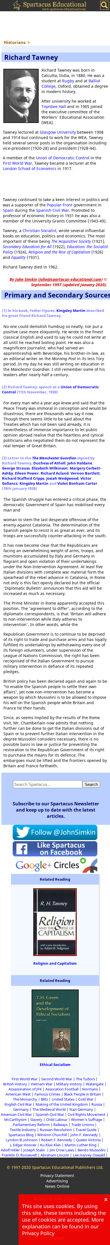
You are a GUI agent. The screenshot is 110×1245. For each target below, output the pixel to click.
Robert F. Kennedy (56, 1139)
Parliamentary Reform (31, 1124)
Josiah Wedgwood (62, 478)
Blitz (44, 1099)
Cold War (85, 1099)
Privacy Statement (57, 1175)
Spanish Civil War (52, 210)
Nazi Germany (81, 1109)
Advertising (57, 1181)
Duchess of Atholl (49, 463)
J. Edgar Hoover (23, 1144)
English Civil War (18, 1104)
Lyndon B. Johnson (22, 1139)
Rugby (68, 80)
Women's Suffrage (86, 1119)
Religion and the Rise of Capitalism (59, 252)
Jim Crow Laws (62, 1150)
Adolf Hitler (10, 1150)
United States (63, 1099)
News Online (57, 1186)
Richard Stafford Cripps (23, 478)
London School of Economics (29, 168)
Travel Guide (86, 1129)
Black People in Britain (82, 1094)
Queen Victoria (88, 1139)
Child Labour (56, 1119)
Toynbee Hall (53, 106)
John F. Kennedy (84, 1134)
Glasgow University (58, 132)
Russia (96, 1104)
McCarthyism (15, 1119)
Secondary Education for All (27, 246)
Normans (90, 1089)
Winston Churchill (52, 1134)
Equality (18, 257)
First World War (17, 163)
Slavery (36, 1119)
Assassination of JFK (25, 1089)
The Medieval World (49, 1109)
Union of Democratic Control (62, 157)
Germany (21, 1109)
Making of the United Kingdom (62, 1104)
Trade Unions (82, 1124)
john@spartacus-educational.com (70, 279)
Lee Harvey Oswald (89, 1155)
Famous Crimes (47, 1094)
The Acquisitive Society (71, 241)
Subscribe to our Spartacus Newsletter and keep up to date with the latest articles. (56, 810)
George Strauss (16, 468)
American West (18, 1094)
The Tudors (85, 1078)
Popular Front (59, 205)
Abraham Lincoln (55, 1155)
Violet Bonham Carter (77, 483)
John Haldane (79, 463)
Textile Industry (23, 1129)
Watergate (95, 1084)
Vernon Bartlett (85, 473)
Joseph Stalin (34, 1150)
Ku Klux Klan (50, 1144)
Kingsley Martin (70, 310)
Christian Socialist (39, 230)
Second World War (56, 1078)
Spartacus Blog (21, 1134)
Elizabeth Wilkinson (50, 468)
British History (15, 1084)
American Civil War (16, 1114)
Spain (8, 210)
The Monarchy (25, 1099)
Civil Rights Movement (86, 1114)
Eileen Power (27, 473)
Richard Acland (55, 473)
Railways (60, 1124)
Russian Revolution (56, 1129)
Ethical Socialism (55, 1064)
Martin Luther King (80, 1144)
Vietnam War (41, 1084)
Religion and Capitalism (55, 963)
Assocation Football (61, 1089)
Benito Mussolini (91, 1150)
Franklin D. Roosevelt (19, 1155)
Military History (69, 1084)
